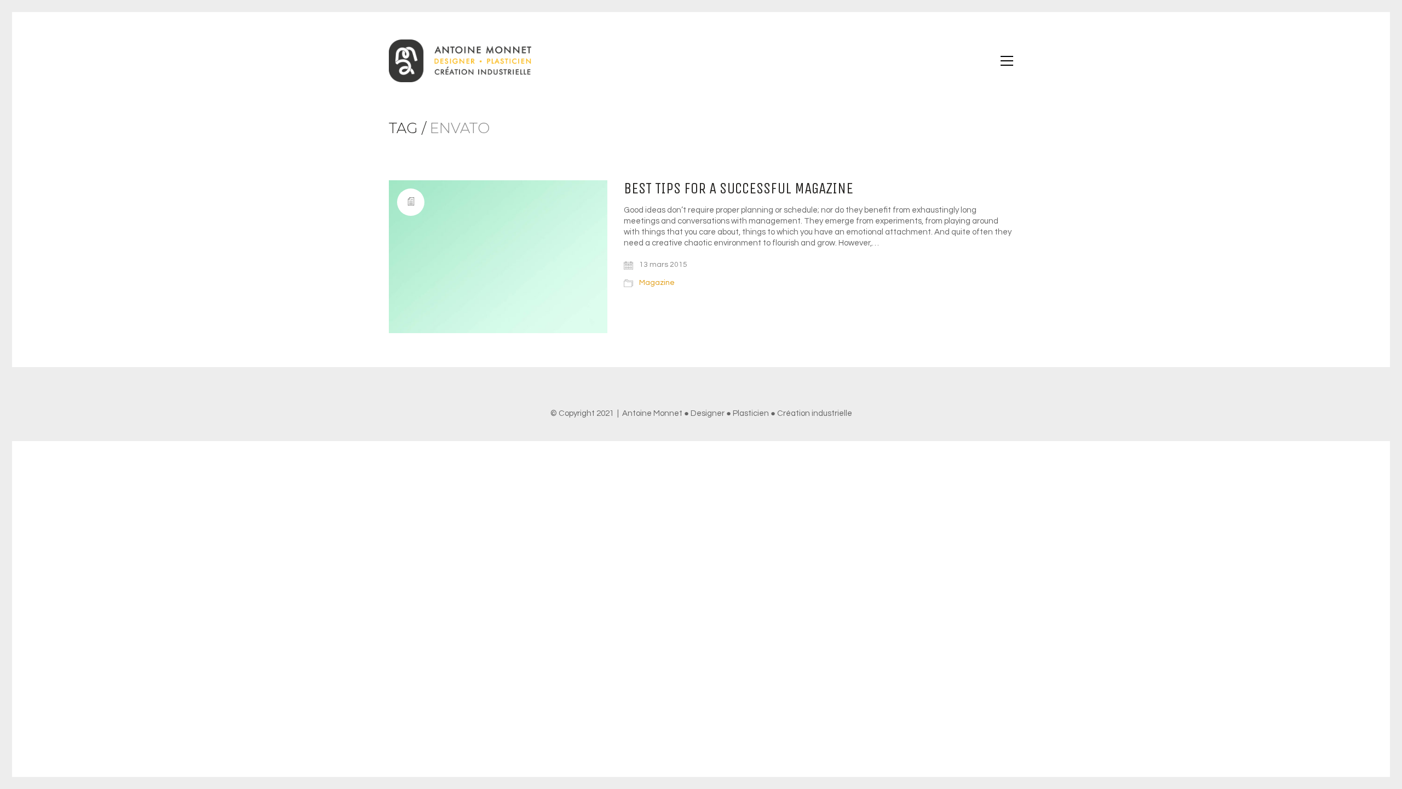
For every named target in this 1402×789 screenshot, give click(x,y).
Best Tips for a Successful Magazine (738, 188)
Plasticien (751, 413)
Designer (708, 413)
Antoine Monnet (652, 413)
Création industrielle (814, 413)
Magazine (657, 283)
